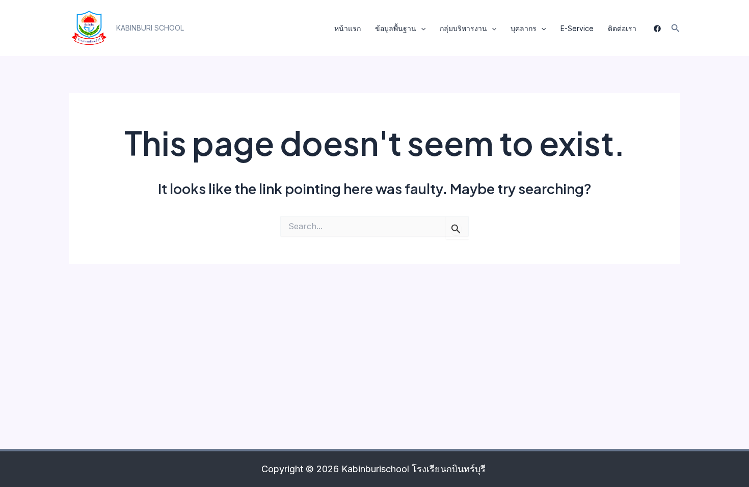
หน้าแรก (347, 28)
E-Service (577, 28)
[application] (420, 28)
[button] (150, 28)
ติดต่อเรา (622, 28)
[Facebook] (657, 28)
